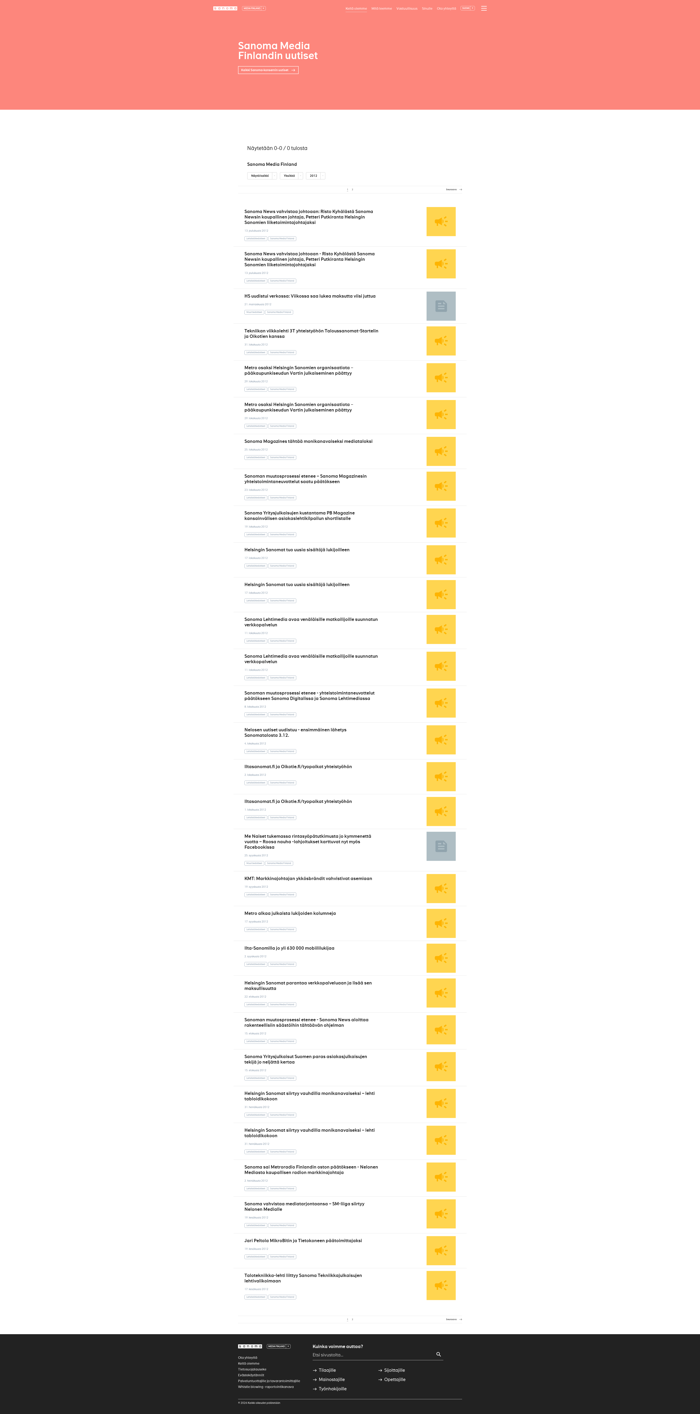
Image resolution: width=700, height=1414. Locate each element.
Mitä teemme (382, 8)
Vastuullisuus (406, 8)
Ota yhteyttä (446, 8)
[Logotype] (250, 1346)
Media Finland (252, 8)
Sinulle (427, 8)
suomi (466, 8)
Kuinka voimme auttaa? (338, 1346)
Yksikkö (289, 176)
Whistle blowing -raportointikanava (266, 1387)
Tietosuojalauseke (252, 1369)
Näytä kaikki (260, 176)
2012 (314, 176)
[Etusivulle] (225, 8)
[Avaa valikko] (483, 8)
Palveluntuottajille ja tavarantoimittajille (269, 1381)
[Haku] (438, 1354)
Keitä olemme (356, 8)
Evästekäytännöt (251, 1375)
